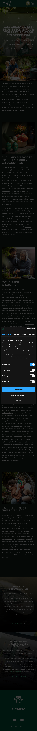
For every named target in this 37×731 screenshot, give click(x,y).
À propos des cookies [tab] (28, 334)
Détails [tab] (16, 334)
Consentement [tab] (7, 334)
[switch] (32, 370)
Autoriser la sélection (18, 395)
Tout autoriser (18, 389)
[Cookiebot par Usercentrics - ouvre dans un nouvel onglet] (26, 329)
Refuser (18, 400)
